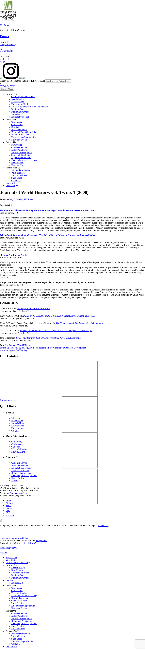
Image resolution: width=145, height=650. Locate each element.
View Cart (10, 185)
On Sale (15, 431)
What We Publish (19, 129)
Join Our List (11, 183)
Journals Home (18, 423)
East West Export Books (22, 641)
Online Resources (19, 600)
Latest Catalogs (18, 99)
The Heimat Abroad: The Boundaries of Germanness (80, 323)
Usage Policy (42, 540)
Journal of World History (20, 345)
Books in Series (18, 109)
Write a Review (18, 173)
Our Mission (17, 124)
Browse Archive (7, 400)
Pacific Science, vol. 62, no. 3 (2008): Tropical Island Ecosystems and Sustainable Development (43, 348)
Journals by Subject (20, 117)
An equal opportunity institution (14, 538)
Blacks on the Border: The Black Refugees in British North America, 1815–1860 (59, 316)
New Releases (17, 101)
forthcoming (10, 44)
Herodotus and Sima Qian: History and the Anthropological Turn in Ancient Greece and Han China (48, 210)
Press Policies (17, 162)
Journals (6, 50)
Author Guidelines (19, 150)
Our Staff (15, 127)
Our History (16, 122)
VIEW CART (6, 86)
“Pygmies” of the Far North (13, 255)
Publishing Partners (20, 112)
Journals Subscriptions (21, 468)
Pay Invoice (16, 145)
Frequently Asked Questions (24, 160)
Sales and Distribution (21, 155)
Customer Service (19, 147)
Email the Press (18, 165)
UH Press (4, 25)
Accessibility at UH (9, 548)
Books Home (17, 420)
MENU (3, 552)
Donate (14, 480)
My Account (11, 557)
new (2, 44)
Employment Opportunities (23, 137)
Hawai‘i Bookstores (20, 134)
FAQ (8, 513)
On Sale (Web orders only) (23, 96)
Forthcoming (17, 428)
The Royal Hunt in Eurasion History (33, 308)
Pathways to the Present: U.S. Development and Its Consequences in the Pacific (56, 330)
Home (8, 500)
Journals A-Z (17, 114)
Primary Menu (7, 89)
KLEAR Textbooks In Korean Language (29, 106)
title (9, 59)
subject (3, 59)
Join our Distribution (20, 170)
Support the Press (19, 175)
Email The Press (18, 478)
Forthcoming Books (20, 104)
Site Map (10, 515)
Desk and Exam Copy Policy (24, 132)
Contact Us (16, 180)
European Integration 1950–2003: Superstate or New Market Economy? (48, 338)
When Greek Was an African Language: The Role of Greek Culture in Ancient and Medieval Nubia (47, 235)
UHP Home (16, 418)
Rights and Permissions (21, 621)
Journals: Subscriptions (21, 152)
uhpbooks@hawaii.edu (17, 493)
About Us (10, 503)
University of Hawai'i (26, 543)
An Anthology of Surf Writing (13, 350)
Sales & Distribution (20, 470)
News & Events (18, 452)
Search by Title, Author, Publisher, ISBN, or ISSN (22, 81)
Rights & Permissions (21, 157)
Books (4, 36)
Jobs (8, 510)
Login (2, 61)
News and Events (19, 140)
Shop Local (16, 178)
